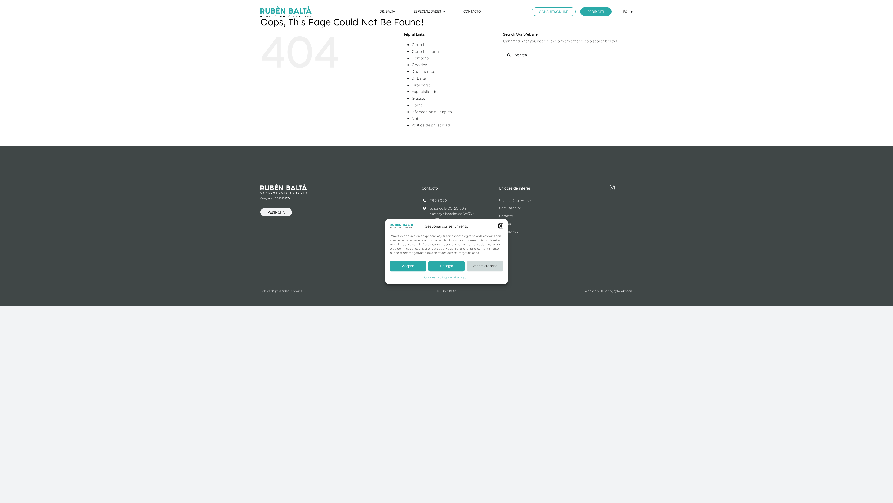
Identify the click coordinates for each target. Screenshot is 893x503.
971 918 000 (438, 200)
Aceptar (408, 266)
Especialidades (425, 91)
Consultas (421, 44)
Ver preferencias (485, 266)
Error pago (421, 84)
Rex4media (625, 291)
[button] (500, 226)
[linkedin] (623, 188)
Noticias (419, 118)
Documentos (423, 71)
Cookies (429, 277)
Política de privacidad (452, 277)
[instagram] (612, 188)
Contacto (420, 57)
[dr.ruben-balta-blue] (286, 7)
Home (417, 104)
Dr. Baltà (419, 78)
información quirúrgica (432, 111)
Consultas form (425, 51)
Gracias (418, 98)
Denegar (446, 266)
